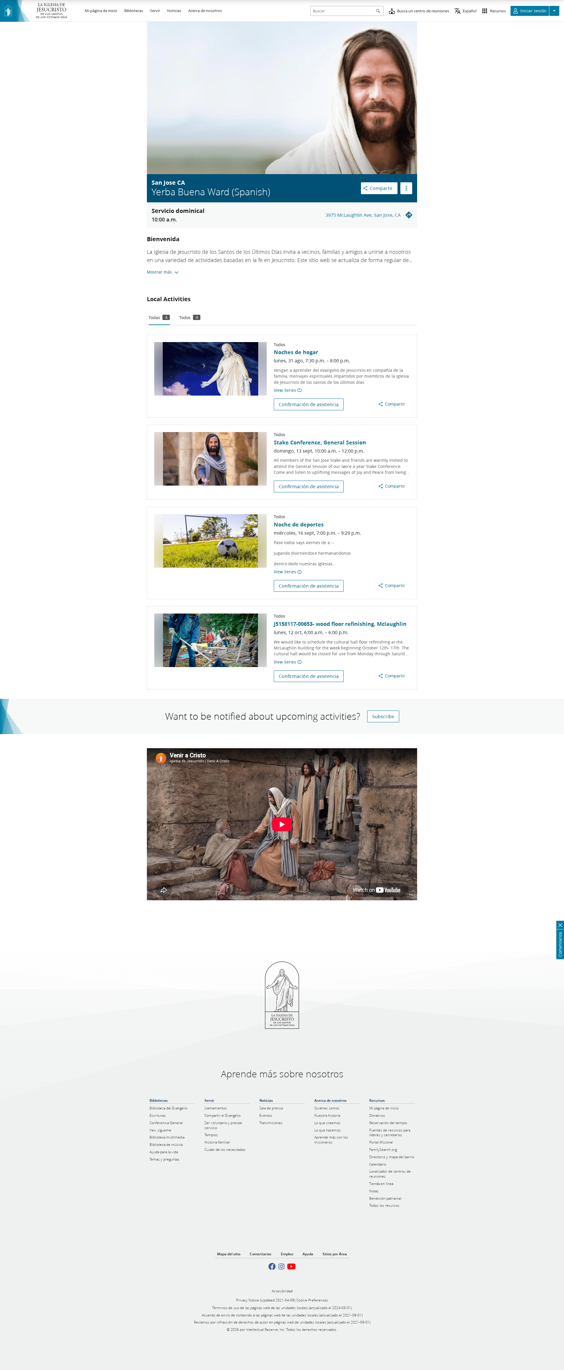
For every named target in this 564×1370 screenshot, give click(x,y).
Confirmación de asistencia (309, 404)
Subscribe (383, 716)
